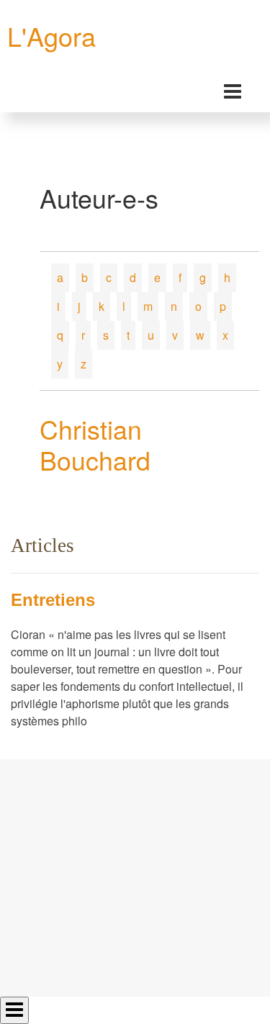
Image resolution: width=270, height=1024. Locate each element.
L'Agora (51, 35)
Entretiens (53, 600)
